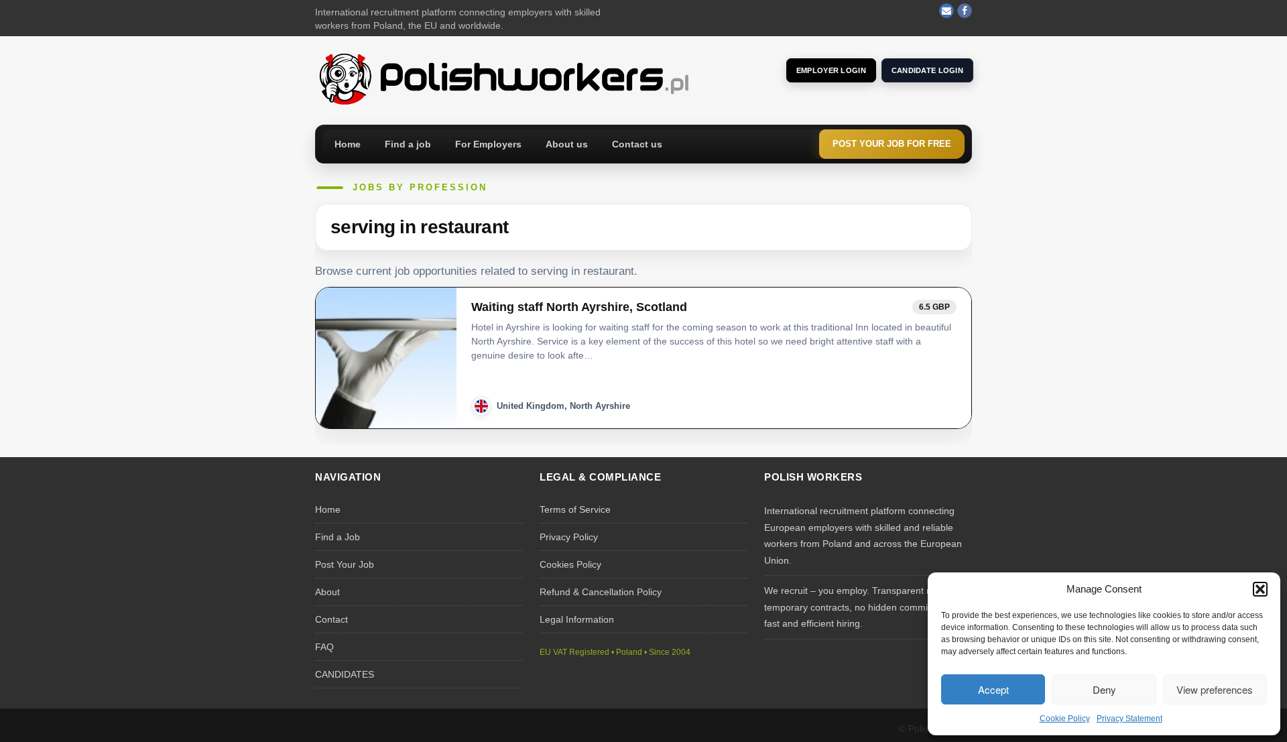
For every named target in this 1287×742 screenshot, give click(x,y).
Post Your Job (344, 564)
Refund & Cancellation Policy (601, 591)
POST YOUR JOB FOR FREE (892, 144)
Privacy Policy (569, 537)
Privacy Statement (1129, 718)
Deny (1104, 689)
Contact (331, 619)
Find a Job (337, 537)
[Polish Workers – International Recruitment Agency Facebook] (964, 10)
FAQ (324, 646)
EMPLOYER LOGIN (831, 70)
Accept (993, 689)
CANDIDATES (344, 674)
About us (567, 144)
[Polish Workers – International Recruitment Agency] (503, 77)
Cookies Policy (570, 564)
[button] (1260, 589)
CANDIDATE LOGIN (927, 70)
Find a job (408, 144)
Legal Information (577, 619)
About (327, 591)
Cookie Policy (1065, 718)
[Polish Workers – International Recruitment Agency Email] (946, 10)
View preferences (1214, 689)
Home (347, 144)
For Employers (488, 144)
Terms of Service (575, 509)
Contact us (637, 144)
